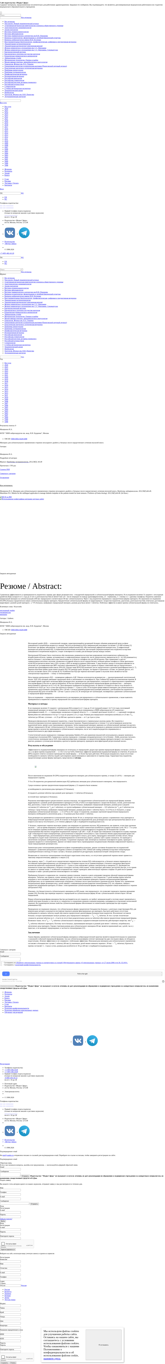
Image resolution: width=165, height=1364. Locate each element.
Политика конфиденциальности (16, 1008)
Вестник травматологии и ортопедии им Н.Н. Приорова (26, 36)
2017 (6, 127)
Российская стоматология (14, 80)
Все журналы (26, 17)
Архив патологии (11, 30)
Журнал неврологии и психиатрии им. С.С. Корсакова (25, 48)
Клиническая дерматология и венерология (20, 56)
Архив (7, 173)
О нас (6, 179)
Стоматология (9, 86)
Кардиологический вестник (15, 52)
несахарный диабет (7, 610)
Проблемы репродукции (13, 70)
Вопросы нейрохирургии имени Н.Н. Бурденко (22, 40)
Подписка (8, 171)
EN (5, 197)
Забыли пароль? (6, 1219)
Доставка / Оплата (11, 183)
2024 (6, 113)
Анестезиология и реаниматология (17, 28)
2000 (6, 161)
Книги (7, 175)
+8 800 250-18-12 (10, 1078)
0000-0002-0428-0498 (19, 439)
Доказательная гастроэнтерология (17, 44)
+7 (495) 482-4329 (11, 1072)
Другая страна (9, 1300)
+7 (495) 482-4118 (11, 1070)
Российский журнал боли (14, 84)
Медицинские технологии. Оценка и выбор (21, 60)
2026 (6, 109)
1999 (6, 163)
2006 (6, 149)
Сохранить (4, 1363)
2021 (6, 119)
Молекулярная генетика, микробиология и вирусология (25, 62)
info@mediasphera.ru (12, 224)
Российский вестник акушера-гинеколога (20, 82)
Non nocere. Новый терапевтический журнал (21, 24)
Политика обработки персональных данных (21, 1010)
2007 (6, 147)
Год (22, 357)
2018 (6, 125)
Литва (6, 1298)
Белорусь (7, 1292)
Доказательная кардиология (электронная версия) (23, 46)
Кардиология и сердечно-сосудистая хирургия (22, 54)
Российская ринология (13, 78)
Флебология (9, 92)
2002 (6, 157)
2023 (6, 115)
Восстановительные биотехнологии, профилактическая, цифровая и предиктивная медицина (40, 42)
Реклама (7, 181)
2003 (6, 155)
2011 (6, 139)
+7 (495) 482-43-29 (7, 253)
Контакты (8, 185)
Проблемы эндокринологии (15, 72)
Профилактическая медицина (15, 74)
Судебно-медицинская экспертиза (17, 88)
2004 (6, 153)
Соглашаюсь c (9, 965)
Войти (3, 1221)
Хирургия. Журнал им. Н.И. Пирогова (19, 94)
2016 (6, 129)
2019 (6, 123)
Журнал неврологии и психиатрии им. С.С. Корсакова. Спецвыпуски (31, 50)
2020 (6, 121)
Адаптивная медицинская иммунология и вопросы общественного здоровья (33, 26)
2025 (6, 111)
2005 (6, 151)
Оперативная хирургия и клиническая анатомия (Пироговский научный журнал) (35, 66)
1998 (6, 165)
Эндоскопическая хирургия (15, 97)
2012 (6, 137)
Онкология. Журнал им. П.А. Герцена (18, 64)
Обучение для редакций (13, 1012)
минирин (3, 614)
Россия (23, 1285)
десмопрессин (5, 612)
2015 (6, 131)
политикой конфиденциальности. (28, 965)
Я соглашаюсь (104, 1345)
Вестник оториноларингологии (16, 32)
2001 (6, 159)
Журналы (8, 169)
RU (22, 193)
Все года (3, 103)
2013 (6, 135)
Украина (7, 1294)
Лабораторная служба (12, 58)
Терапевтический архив (13, 90)
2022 (6, 117)
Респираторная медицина (14, 76)
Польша (7, 1296)
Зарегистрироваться (8, 1249)
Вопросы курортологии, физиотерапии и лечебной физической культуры (32, 38)
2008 (6, 145)
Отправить (25, 1176)
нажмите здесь (52, 1358)
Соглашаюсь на (10, 963)
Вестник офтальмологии (13, 34)
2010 (6, 141)
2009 (6, 143)
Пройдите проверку (7, 986)
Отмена (12, 1363)
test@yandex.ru (8, 1155)
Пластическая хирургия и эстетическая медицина (23, 68)
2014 (6, 133)
